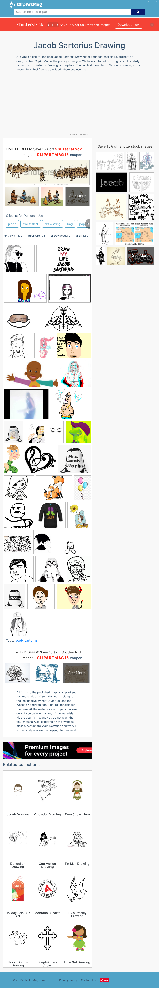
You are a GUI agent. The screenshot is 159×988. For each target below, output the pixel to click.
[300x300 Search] (19, 517)
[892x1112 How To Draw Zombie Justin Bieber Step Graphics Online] (79, 570)
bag (70, 224)
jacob (12, 224)
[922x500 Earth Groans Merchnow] (63, 319)
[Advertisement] (81, 103)
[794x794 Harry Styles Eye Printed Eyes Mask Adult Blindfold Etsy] (19, 320)
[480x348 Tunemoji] (72, 543)
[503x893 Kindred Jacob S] (56, 433)
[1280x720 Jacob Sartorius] (31, 375)
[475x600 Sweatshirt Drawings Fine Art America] (79, 516)
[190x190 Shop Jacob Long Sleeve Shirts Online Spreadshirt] (50, 517)
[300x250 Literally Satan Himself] (74, 598)
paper (83, 224)
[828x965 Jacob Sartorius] (36, 433)
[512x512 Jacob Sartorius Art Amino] (75, 375)
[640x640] (50, 571)
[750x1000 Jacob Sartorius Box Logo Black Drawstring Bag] (14, 598)
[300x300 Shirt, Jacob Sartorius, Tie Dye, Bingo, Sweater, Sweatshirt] (18, 625)
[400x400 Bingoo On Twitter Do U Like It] (19, 260)
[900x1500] (82, 489)
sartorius (31, 640)
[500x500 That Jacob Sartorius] (17, 543)
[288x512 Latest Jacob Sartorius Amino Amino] (13, 461)
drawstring (52, 224)
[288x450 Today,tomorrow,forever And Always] (42, 543)
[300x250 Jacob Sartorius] (74, 347)
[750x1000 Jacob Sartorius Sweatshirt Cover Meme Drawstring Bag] (13, 433)
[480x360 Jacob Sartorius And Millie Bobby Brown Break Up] (26, 406)
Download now (129, 24)
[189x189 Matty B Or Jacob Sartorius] (40, 461)
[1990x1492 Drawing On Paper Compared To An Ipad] (25, 290)
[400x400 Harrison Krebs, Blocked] (18, 347)
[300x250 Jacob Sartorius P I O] (71, 405)
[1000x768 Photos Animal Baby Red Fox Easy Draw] (54, 489)
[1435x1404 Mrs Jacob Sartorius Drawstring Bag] (74, 460)
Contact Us (88, 980)
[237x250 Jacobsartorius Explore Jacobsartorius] (41, 598)
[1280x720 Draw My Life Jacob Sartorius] (64, 260)
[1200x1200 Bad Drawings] (18, 571)
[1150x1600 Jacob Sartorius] (45, 347)
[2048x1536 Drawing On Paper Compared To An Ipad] (70, 290)
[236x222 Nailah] (19, 489)
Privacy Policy (68, 980)
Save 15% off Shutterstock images (125, 146)
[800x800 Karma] (78, 433)
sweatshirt (30, 224)
